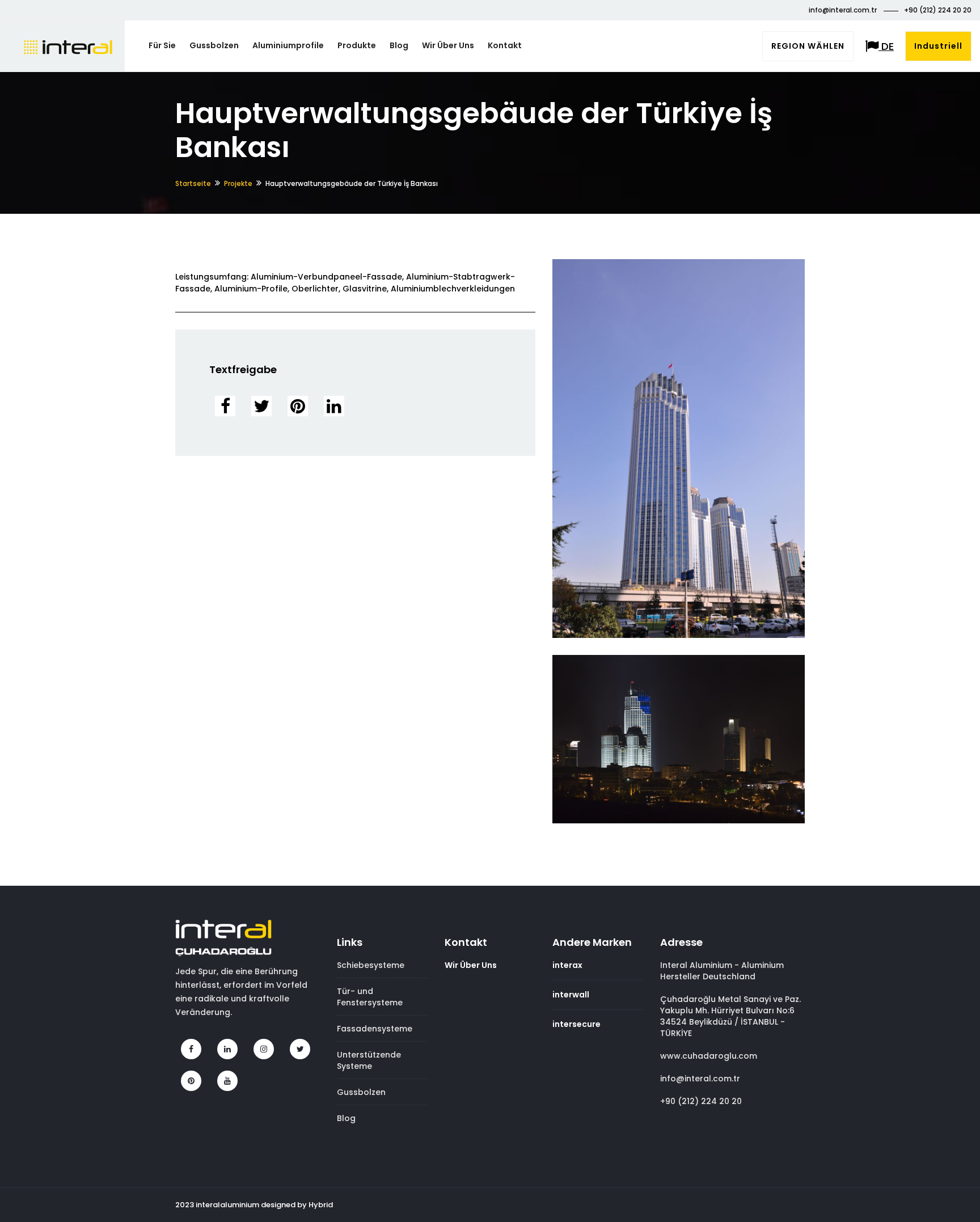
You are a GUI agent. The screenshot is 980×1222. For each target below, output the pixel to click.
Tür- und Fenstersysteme (370, 997)
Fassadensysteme (374, 1028)
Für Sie (162, 45)
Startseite (193, 183)
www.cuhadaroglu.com (708, 1056)
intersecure (576, 1024)
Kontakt (505, 45)
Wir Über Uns (471, 965)
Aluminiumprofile (288, 45)
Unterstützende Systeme (369, 1060)
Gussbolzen (214, 45)
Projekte (238, 183)
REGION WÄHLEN (807, 46)
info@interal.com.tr (843, 10)
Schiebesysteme (370, 965)
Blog (399, 45)
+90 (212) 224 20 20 (937, 10)
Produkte (356, 45)
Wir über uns (448, 45)
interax (567, 965)
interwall (570, 994)
